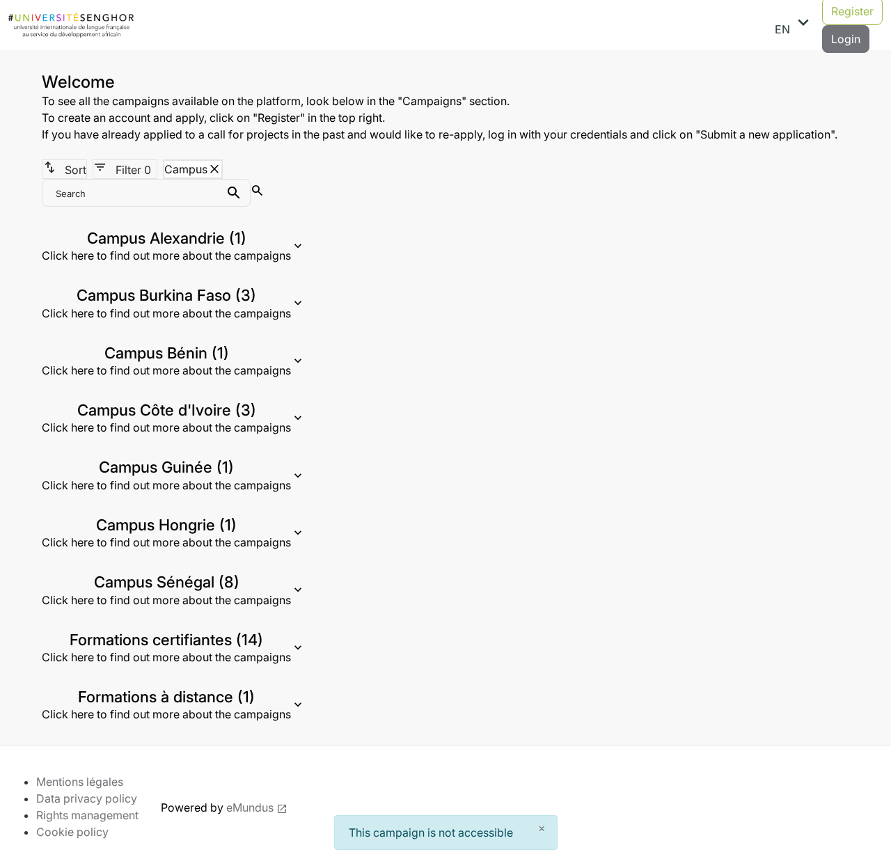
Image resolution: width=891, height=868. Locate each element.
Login (845, 39)
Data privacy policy (86, 798)
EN (794, 24)
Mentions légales (79, 782)
